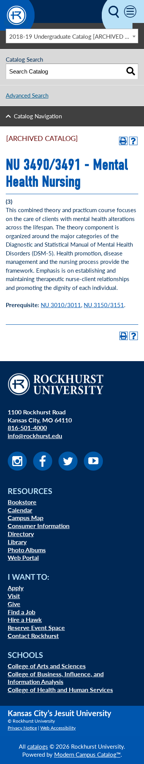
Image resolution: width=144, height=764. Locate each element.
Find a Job (21, 611)
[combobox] (72, 36)
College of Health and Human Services (60, 689)
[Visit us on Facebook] (42, 468)
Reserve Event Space (36, 627)
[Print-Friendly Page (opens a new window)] (123, 141)
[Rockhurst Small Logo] (17, 28)
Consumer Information (39, 525)
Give (14, 603)
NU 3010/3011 (61, 305)
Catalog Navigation (38, 116)
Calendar (20, 510)
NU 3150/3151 (104, 305)
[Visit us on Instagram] (17, 468)
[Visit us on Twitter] (68, 468)
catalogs (37, 746)
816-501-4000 (27, 427)
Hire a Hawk (25, 619)
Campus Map (25, 517)
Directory (21, 533)
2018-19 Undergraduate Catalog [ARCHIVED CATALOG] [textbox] (73, 36)
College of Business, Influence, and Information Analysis (56, 677)
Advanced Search (27, 95)
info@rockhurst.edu (35, 435)
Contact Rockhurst (33, 635)
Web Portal (23, 557)
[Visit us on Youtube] (93, 468)
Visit (14, 595)
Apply (15, 587)
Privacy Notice (22, 728)
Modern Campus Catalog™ (87, 754)
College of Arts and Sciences (47, 665)
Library (17, 541)
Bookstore (22, 501)
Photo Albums (27, 549)
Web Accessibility (58, 728)
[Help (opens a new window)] (133, 141)
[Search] (130, 71)
